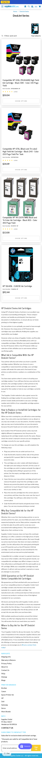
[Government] (25, 6)
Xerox (3, 708)
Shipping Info (6, 657)
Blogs (3, 680)
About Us (4, 667)
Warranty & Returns (8, 660)
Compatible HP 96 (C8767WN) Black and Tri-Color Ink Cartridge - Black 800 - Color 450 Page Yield (20, 220)
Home (15, 11)
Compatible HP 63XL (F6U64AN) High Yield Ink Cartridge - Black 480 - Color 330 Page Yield (21, 83)
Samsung (4, 705)
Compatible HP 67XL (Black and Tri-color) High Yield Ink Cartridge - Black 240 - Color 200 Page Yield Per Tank (21, 151)
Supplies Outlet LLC (17, 755)
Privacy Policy (6, 663)
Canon (3, 691)
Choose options (21, 101)
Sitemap (4, 677)
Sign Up (36, 748)
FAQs (3, 673)
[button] (2, 6)
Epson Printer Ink (7, 695)
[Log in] (32, 6)
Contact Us (5, 670)
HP (2, 698)
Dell (2, 701)
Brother (4, 688)
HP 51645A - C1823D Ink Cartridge (17, 286)
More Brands (6, 712)
